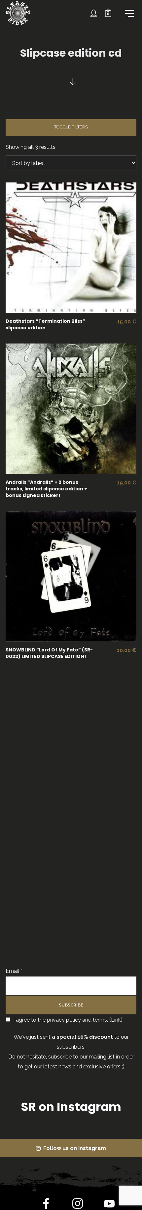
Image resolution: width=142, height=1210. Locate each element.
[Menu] (129, 13)
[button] (66, 249)
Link (116, 1020)
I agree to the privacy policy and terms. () (67, 1020)
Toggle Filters (71, 126)
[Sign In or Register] (94, 13)
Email (14, 971)
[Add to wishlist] (100, 249)
